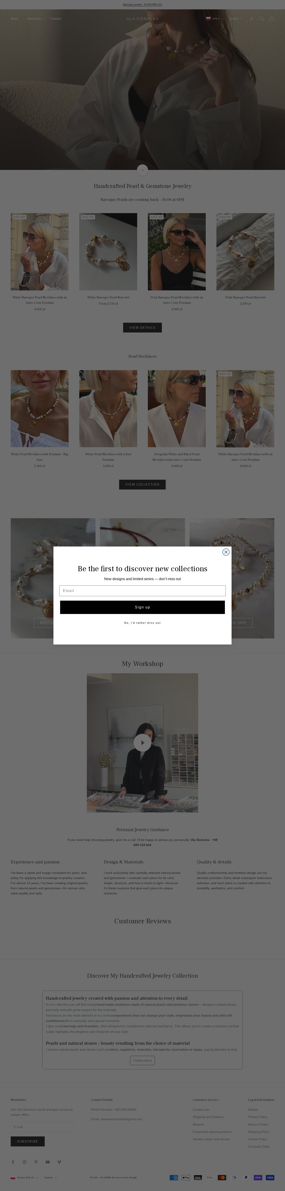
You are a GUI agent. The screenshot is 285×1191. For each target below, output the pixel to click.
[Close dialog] (226, 552)
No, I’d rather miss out (142, 622)
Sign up (142, 607)
